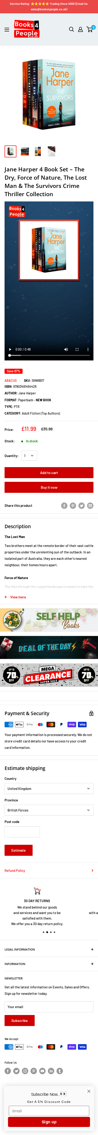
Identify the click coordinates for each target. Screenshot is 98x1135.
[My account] (80, 29)
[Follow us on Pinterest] (34, 1071)
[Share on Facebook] (64, 505)
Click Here (49, 920)
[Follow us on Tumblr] (60, 1071)
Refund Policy (15, 870)
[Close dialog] (89, 1091)
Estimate (18, 850)
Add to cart (49, 472)
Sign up (49, 1122)
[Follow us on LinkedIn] (51, 1071)
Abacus (11, 380)
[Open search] (71, 29)
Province (11, 800)
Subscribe (19, 1020)
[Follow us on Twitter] (16, 1071)
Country (10, 778)
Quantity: (11, 456)
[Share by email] (90, 505)
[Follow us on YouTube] (42, 1071)
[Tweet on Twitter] (81, 505)
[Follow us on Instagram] (25, 1071)
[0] (90, 29)
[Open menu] (7, 29)
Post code (12, 822)
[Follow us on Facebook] (8, 1071)
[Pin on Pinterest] (73, 505)
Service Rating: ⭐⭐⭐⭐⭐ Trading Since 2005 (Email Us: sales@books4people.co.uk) (49, 6)
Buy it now (49, 487)
